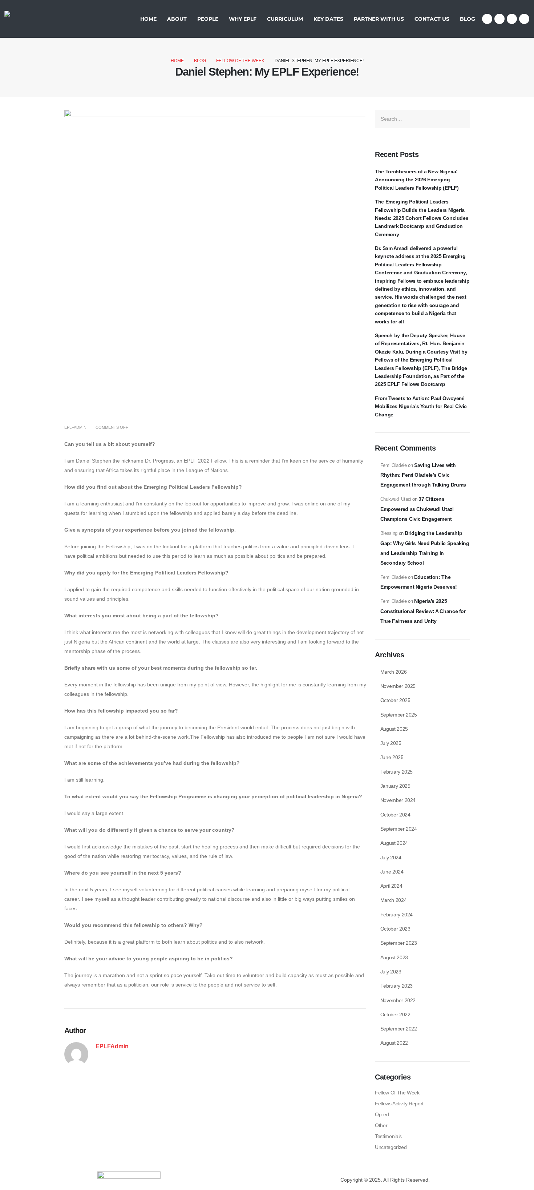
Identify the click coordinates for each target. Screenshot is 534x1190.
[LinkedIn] (524, 19)
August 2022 (394, 1043)
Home (148, 19)
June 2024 (392, 872)
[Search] (461, 119)
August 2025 (394, 729)
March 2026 (393, 672)
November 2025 (398, 686)
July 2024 (390, 857)
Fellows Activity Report (399, 1103)
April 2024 (391, 886)
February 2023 (396, 986)
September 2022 (398, 1029)
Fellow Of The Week (397, 1093)
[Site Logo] (26, 19)
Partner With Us (379, 19)
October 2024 (395, 815)
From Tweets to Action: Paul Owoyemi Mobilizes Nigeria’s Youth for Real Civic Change (421, 406)
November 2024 (398, 800)
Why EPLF (242, 19)
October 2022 (395, 1014)
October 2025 (395, 700)
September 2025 (398, 715)
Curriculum (285, 19)
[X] (499, 19)
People (207, 19)
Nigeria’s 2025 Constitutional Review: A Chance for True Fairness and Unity (423, 611)
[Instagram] (512, 19)
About (177, 19)
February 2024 (396, 914)
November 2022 (398, 1000)
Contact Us (431, 19)
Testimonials (388, 1136)
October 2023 (395, 929)
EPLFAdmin (75, 427)
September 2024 (398, 829)
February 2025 (396, 772)
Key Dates (328, 19)
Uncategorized (390, 1147)
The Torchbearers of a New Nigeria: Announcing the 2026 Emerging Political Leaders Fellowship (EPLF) (417, 180)
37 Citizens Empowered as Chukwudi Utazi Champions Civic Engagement (417, 509)
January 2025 (395, 786)
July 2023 (390, 972)
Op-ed (382, 1114)
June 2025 (392, 757)
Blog (467, 19)
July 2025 (390, 743)
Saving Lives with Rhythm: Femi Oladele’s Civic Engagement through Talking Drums (423, 475)
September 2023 (398, 943)
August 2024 (394, 843)
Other (381, 1125)
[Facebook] (487, 19)
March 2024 (393, 900)
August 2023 (394, 957)
